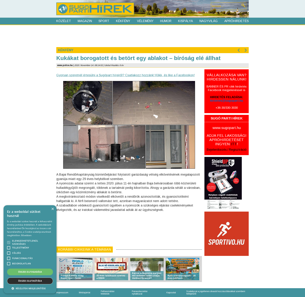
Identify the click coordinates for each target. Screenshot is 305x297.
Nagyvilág (208, 21)
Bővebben (26, 235)
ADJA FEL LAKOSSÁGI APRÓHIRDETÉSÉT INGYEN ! (226, 139)
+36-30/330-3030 (227, 107)
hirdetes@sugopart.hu (226, 100)
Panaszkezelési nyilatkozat (139, 292)
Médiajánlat (84, 292)
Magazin (85, 21)
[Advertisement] (152, 36)
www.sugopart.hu (227, 128)
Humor (165, 21)
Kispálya (185, 21)
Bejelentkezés (217, 149)
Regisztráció (237, 149)
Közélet (63, 21)
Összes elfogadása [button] (30, 271)
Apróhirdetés (236, 21)
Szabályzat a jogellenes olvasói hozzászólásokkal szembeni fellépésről (215, 292)
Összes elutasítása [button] (30, 280)
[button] (30, 288)
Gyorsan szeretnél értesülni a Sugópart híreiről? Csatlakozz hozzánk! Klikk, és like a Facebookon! (125, 75)
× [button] (52, 209)
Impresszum (62, 292)
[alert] (30, 249)
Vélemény (145, 21)
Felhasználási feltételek (107, 292)
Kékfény (123, 21)
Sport (103, 21)
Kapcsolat (171, 292)
